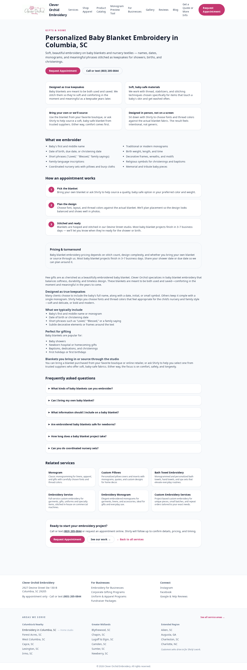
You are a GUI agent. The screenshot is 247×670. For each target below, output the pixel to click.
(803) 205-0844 (73, 531)
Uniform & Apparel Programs (108, 596)
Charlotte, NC (169, 644)
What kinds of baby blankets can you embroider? (82, 388)
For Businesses (135, 9)
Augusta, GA (168, 634)
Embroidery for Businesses (107, 587)
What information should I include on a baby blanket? (85, 412)
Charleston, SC (170, 639)
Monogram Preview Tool (117, 9)
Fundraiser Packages (103, 600)
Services (73, 9)
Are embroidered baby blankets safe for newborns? (83, 424)
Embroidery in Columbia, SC (39, 630)
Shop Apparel (87, 9)
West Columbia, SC (33, 639)
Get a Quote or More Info (188, 10)
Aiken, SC (166, 630)
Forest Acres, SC (32, 634)
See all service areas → (213, 617)
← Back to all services (130, 539)
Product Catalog (101, 9)
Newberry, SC (100, 653)
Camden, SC (99, 644)
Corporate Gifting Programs (108, 592)
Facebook (165, 592)
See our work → (101, 539)
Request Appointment (211, 9)
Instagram (166, 587)
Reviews (164, 9)
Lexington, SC (30, 648)
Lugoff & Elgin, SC (102, 639)
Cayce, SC (28, 644)
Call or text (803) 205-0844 (102, 70)
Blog (175, 9)
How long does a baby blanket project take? (79, 436)
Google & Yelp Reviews (174, 596)
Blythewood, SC (101, 630)
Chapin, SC (98, 634)
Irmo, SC (27, 653)
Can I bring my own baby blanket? (72, 400)
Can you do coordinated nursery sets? (75, 448)
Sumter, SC (98, 648)
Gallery (150, 9)
